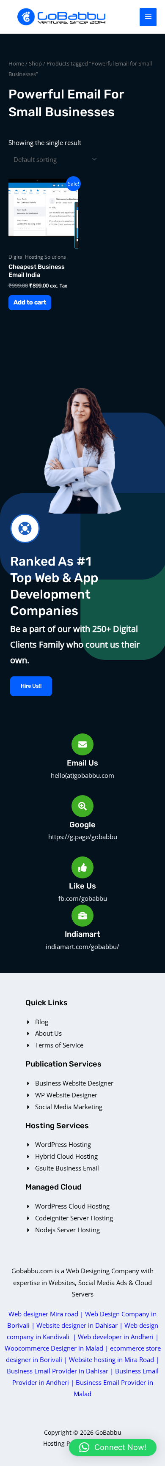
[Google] (83, 806)
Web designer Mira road (43, 1314)
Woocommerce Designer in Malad (54, 1348)
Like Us (82, 886)
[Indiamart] (83, 916)
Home (16, 63)
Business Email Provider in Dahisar (57, 1371)
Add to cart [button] (30, 302)
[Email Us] (83, 744)
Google (82, 824)
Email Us (82, 763)
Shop (35, 63)
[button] (113, 1447)
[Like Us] (83, 867)
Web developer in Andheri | (118, 1336)
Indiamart (82, 934)
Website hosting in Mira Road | (114, 1359)
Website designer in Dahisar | (80, 1325)
